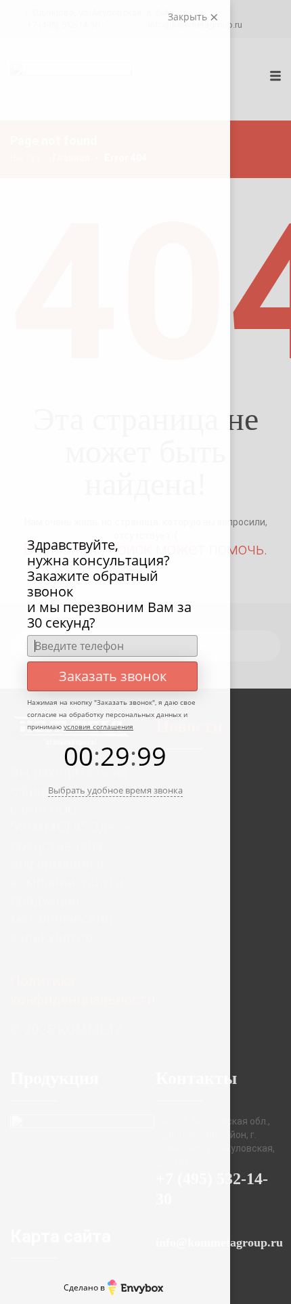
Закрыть (189, 16)
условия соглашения (98, 726)
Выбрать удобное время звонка (115, 790)
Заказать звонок (112, 676)
